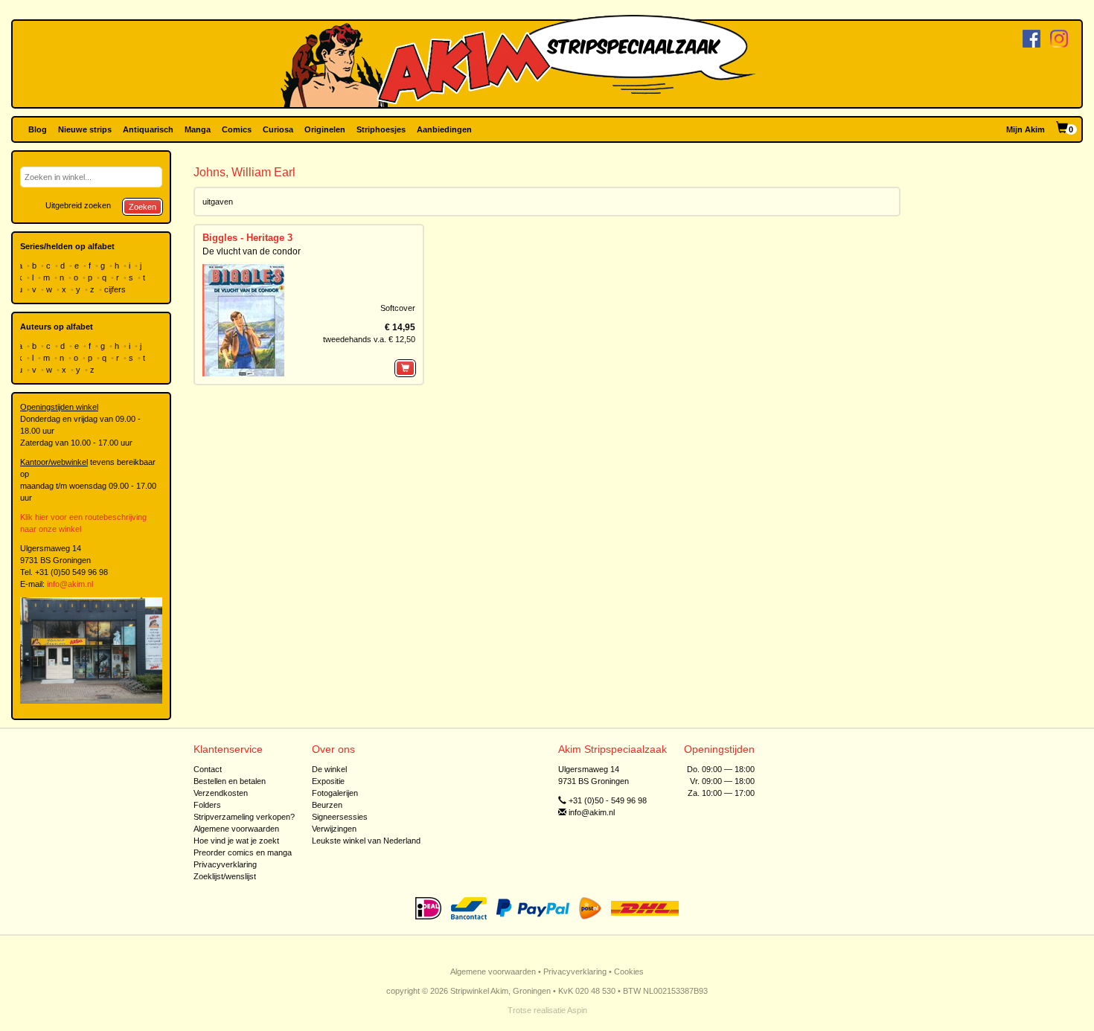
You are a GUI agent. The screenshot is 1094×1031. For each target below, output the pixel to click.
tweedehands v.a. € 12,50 (369, 339)
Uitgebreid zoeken (78, 205)
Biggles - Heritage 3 (247, 237)
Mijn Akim (1025, 129)
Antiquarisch (148, 129)
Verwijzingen (334, 828)
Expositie (328, 781)
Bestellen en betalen (229, 781)
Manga (198, 129)
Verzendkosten (220, 792)
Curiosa (278, 129)
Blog (37, 129)
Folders (207, 804)
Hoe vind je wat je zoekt (236, 840)
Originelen (324, 129)
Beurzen (327, 804)
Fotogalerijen (335, 792)
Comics (237, 129)
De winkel (329, 769)
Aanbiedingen (444, 129)
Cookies (629, 971)
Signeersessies (340, 816)
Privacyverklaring (225, 864)
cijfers (116, 289)
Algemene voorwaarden (236, 828)
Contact (207, 769)
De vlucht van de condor (251, 251)
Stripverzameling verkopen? (244, 816)
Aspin (577, 1010)
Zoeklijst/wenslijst (224, 876)
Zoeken (142, 206)
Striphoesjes (381, 129)
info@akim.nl (70, 583)
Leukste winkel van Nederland (366, 840)
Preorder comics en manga (242, 852)
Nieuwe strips (85, 129)
